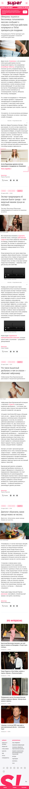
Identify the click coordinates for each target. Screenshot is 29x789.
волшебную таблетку (7, 67)
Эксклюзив (24, 787)
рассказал (4, 594)
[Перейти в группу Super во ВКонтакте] (7, 768)
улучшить (22, 236)
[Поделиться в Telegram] (13, 180)
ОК (25, 12)
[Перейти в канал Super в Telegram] (11, 768)
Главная (5, 787)
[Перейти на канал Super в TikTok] (25, 768)
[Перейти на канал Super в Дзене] (18, 768)
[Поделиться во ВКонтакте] (10, 180)
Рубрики (14, 787)
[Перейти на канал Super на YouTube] (21, 768)
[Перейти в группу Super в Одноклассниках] (14, 768)
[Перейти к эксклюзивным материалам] (14, 7)
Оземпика (12, 61)
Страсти (11, 404)
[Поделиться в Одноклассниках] (17, 180)
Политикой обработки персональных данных (11, 11)
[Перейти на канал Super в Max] (3, 768)
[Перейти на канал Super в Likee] (3, 771)
